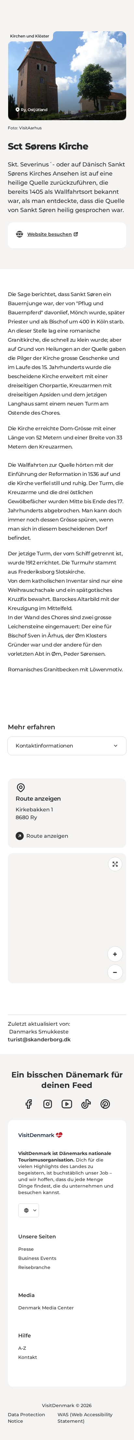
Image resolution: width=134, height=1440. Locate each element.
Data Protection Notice (26, 1418)
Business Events (37, 1258)
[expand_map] (115, 864)
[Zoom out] (115, 972)
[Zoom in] (115, 954)
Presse (26, 1249)
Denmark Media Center (46, 1308)
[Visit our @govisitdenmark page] (86, 1104)
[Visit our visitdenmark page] (67, 1104)
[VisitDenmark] (40, 1135)
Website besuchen (49, 234)
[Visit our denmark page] (28, 1104)
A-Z (22, 1348)
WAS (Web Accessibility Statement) (85, 1418)
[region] (67, 918)
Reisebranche (34, 1267)
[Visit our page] (47, 1104)
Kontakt (27, 1357)
